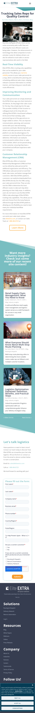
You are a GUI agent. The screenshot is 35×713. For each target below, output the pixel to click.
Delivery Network (9, 611)
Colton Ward (8, 20)
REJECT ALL (17, 698)
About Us (6, 653)
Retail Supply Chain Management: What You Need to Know (15, 295)
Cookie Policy (18, 691)
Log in (5, 619)
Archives (26, 20)
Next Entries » (27, 418)
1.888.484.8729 (14, 467)
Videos (6, 639)
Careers (6, 663)
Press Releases (8, 642)
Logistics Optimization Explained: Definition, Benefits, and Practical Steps (17, 392)
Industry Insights (14, 302)
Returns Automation (10, 614)
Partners (6, 660)
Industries (7, 656)
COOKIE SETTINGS (17, 708)
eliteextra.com (10, 219)
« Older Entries (8, 418)
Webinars (6, 636)
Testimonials (7, 666)
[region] (17, 697)
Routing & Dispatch (11, 351)
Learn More (17, 227)
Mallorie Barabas (12, 398)
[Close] (33, 685)
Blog (31, 20)
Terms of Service (9, 669)
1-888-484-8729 (13, 221)
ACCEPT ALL (17, 703)
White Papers (8, 633)
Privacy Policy (8, 673)
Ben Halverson (11, 300)
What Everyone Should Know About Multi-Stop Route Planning (17, 344)
